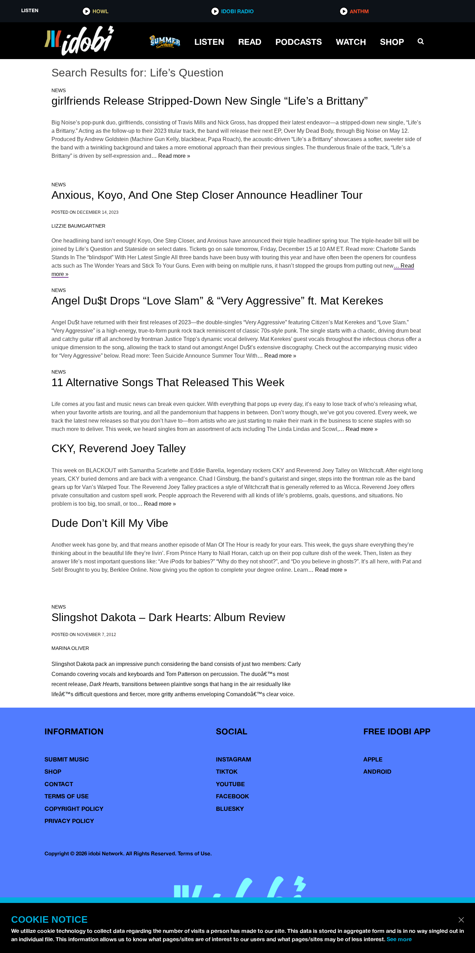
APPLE (373, 759)
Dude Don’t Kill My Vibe (109, 523)
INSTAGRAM (233, 759)
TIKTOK (227, 771)
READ (249, 41)
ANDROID (377, 771)
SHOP (392, 41)
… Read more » (170, 156)
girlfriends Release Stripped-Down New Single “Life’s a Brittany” (209, 101)
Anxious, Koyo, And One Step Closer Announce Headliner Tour (207, 195)
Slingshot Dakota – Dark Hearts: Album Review (168, 617)
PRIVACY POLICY (69, 820)
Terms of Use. (195, 853)
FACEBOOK (232, 796)
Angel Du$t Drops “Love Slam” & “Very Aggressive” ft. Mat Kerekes (217, 300)
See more (399, 939)
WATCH (351, 41)
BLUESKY (230, 808)
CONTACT (59, 784)
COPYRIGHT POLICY (74, 808)
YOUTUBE (230, 784)
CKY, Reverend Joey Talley (118, 448)
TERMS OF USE (67, 796)
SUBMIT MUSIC (67, 759)
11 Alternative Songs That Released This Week (167, 382)
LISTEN (209, 41)
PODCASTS (298, 41)
